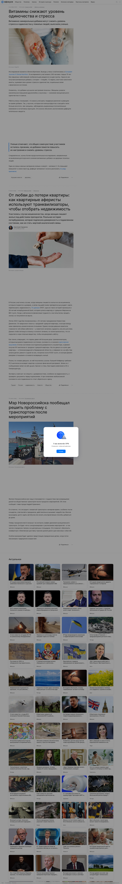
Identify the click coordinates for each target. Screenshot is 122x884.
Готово (61, 451)
